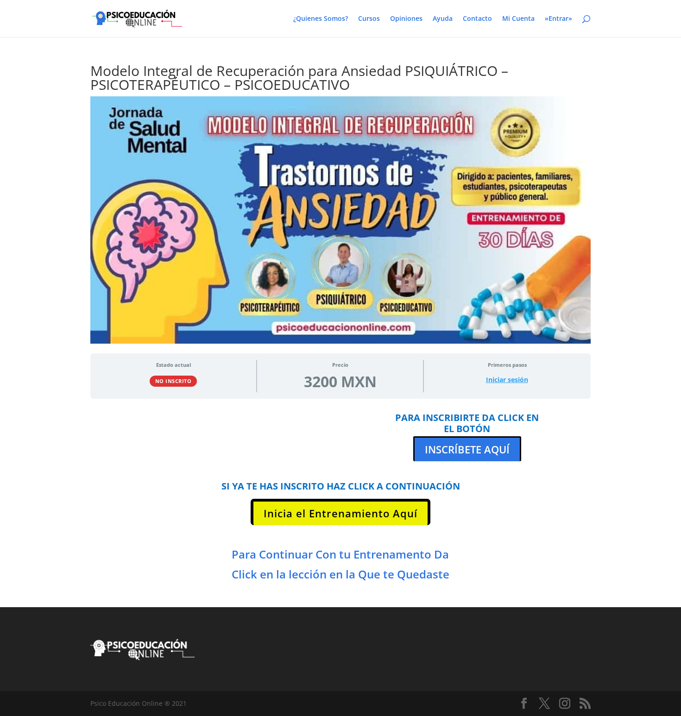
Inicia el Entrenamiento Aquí (340, 513)
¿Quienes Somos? (320, 19)
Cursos (369, 19)
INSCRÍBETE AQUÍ (467, 449)
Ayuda (443, 19)
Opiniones (406, 19)
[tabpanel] (340, 501)
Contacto (477, 19)
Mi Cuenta (518, 19)
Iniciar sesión (507, 380)
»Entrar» (558, 19)
